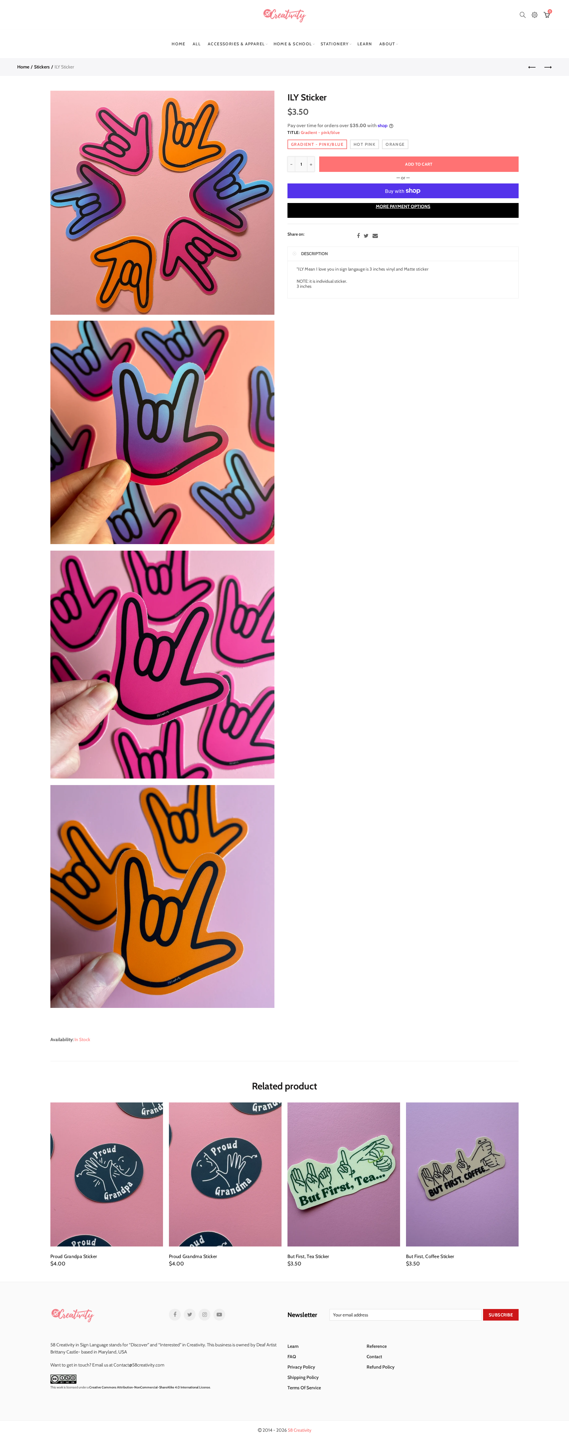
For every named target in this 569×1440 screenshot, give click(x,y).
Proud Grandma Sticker (193, 1256)
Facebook (358, 236)
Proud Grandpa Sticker (73, 1256)
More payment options (403, 206)
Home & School (293, 44)
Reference (377, 1346)
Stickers (42, 67)
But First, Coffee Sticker (430, 1256)
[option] (106, 1184)
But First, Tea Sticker (308, 1256)
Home (179, 44)
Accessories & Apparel (236, 44)
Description (314, 253)
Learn (364, 44)
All (197, 44)
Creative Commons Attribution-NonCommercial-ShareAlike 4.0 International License (149, 1387)
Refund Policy (380, 1367)
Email (375, 236)
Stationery (335, 44)
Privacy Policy (301, 1367)
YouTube (219, 1315)
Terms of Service (304, 1388)
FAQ (291, 1356)
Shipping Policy (303, 1377)
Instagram (204, 1315)
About (387, 44)
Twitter (366, 236)
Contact (374, 1356)
